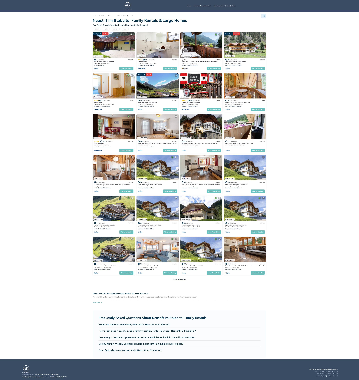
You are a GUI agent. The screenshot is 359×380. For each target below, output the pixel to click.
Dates (97, 29)
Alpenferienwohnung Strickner (191, 102)
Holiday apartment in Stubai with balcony (107, 266)
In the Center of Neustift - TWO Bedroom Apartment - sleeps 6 (244, 266)
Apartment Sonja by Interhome (147, 102)
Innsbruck (96, 65)
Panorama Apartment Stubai (191, 225)
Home (189, 6)
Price (106, 29)
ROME (318, 376)
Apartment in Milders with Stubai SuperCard (239, 143)
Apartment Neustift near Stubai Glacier (150, 184)
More (124, 29)
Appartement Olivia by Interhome (104, 61)
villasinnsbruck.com (28, 374)
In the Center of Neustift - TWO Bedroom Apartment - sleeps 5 (201, 184)
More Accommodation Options (224, 6)
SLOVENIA (328, 373)
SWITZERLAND (320, 373)
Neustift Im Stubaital (149, 65)
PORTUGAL (318, 372)
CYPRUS (330, 372)
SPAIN (336, 372)
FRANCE (323, 376)
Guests (115, 29)
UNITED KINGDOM (332, 376)
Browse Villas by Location (202, 6)
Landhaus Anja (142, 61)
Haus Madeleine (99, 143)
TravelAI (47, 377)
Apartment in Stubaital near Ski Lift (236, 184)
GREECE (324, 372)
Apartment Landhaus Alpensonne (235, 61)
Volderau (102, 65)
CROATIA (335, 373)
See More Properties (179, 279)
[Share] (263, 16)
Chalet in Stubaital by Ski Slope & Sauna (237, 102)
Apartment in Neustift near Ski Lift (104, 225)
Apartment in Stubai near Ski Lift (148, 266)
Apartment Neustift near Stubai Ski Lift (150, 225)
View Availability (126, 68)
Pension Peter (98, 102)
